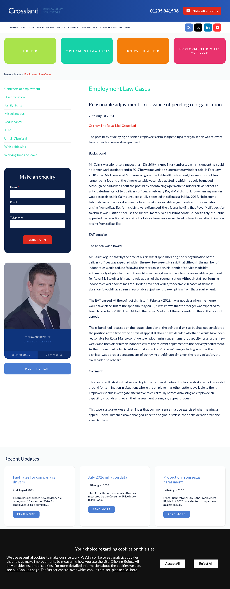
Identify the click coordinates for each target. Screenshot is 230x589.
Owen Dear (37, 337)
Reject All (205, 563)
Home (14, 27)
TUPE (8, 130)
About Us (27, 27)
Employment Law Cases (37, 74)
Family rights (13, 105)
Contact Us (108, 27)
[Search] (189, 27)
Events (73, 27)
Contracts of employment (22, 89)
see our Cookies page (22, 570)
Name (13, 187)
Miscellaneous (14, 113)
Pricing (124, 27)
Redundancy (13, 122)
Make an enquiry (205, 10)
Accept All (172, 563)
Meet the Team (37, 368)
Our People (89, 27)
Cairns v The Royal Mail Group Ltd (112, 126)
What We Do (45, 27)
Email (13, 202)
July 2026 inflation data (107, 477)
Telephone (16, 217)
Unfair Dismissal (15, 138)
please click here (124, 570)
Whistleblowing (15, 147)
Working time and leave (20, 155)
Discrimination (14, 97)
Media (61, 27)
